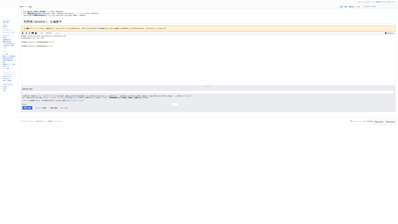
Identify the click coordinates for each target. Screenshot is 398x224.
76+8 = (24, 104)
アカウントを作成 (97, 28)
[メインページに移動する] (9, 8)
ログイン (84, 28)
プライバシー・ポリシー (27, 121)
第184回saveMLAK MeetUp (65, 13)
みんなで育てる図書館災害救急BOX (35, 15)
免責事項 (50, 121)
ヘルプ (80, 100)
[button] (389, 33)
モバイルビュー (58, 121)
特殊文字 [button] (49, 33)
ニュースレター (80, 13)
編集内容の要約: (27, 89)
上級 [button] (41, 33)
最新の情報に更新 (8, 58)
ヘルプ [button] (57, 33)
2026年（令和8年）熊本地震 (36, 11)
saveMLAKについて (40, 121)
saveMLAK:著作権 (74, 96)
